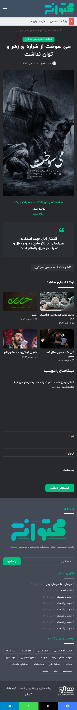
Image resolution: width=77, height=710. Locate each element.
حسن (34, 315)
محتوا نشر (54, 664)
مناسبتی (67, 671)
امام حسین (43, 650)
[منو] (5, 10)
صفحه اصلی (52, 30)
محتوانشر (46, 63)
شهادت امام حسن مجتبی (29, 30)
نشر (56, 671)
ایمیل (70, 453)
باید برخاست (64, 597)
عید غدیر (10, 657)
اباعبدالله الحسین (63, 650)
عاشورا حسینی (28, 657)
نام (71, 436)
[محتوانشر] (59, 9)
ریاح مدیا (38, 214)
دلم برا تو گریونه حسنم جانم (20, 352)
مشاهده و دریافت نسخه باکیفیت (38, 202)
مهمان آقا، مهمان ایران (59, 584)
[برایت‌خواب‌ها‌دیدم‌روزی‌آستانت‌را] (57, 301)
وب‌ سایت (68, 470)
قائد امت (66, 590)
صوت (44, 657)
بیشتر (13, 547)
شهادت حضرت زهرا (62, 657)
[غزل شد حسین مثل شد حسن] (57, 338)
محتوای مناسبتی (19, 664)
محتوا (69, 664)
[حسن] (20, 301)
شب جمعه (11, 650)
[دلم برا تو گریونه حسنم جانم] (20, 338)
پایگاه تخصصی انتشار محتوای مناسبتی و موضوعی (39, 21)
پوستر (45, 671)
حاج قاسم (26, 650)
